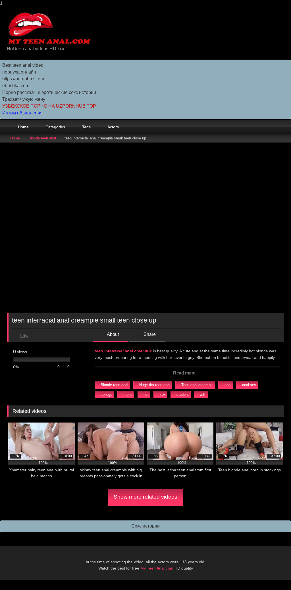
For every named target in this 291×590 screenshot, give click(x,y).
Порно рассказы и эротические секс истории (49, 92)
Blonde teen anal (42, 138)
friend (127, 394)
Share (149, 334)
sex (163, 394)
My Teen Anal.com (156, 568)
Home (23, 127)
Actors (113, 127)
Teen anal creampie (197, 385)
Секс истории (145, 526)
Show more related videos (145, 497)
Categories (55, 127)
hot (146, 394)
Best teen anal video (22, 65)
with (203, 394)
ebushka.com (15, 85)
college (106, 394)
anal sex (249, 385)
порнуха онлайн (19, 72)
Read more (184, 373)
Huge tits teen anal (154, 385)
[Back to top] (274, 574)
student (182, 394)
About (112, 334)
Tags (86, 127)
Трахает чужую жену (23, 99)
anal (228, 385)
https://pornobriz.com (23, 78)
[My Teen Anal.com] (119, 28)
